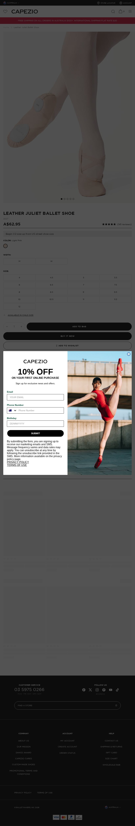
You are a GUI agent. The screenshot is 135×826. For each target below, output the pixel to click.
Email (10, 391)
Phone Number (15, 405)
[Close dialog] (128, 354)
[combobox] (12, 410)
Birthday (11, 418)
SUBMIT (35, 433)
